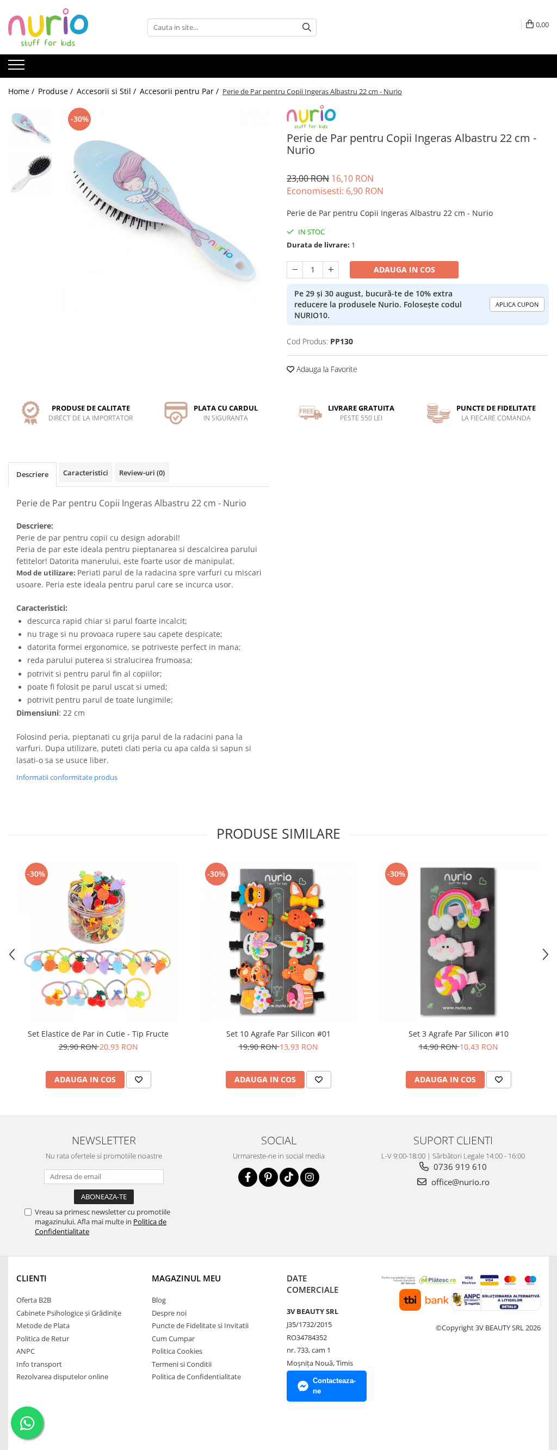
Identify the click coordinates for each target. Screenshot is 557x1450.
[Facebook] (247, 1177)
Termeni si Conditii (182, 1364)
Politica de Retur (42, 1338)
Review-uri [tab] (142, 473)
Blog (159, 1300)
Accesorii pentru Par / (180, 91)
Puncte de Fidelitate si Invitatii (200, 1325)
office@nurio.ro (459, 1181)
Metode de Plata (43, 1325)
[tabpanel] (165, 210)
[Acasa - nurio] (62, 27)
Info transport (39, 1364)
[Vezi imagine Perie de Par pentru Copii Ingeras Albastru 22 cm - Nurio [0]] (31, 128)
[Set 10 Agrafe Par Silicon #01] (278, 941)
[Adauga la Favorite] (138, 1079)
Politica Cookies (177, 1351)
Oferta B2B (33, 1300)
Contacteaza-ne (334, 1386)
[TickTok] (289, 1177)
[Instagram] (309, 1177)
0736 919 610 (459, 1166)
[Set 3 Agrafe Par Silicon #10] (458, 941)
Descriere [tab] (32, 474)
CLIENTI (31, 1278)
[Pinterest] (268, 1177)
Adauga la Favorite (325, 369)
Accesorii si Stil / (107, 91)
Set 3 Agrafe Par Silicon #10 (459, 1033)
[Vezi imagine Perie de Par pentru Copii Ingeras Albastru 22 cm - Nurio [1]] (31, 174)
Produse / (56, 91)
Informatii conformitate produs (66, 777)
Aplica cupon (517, 304)
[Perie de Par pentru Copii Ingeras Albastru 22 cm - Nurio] (165, 210)
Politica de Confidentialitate (196, 1376)
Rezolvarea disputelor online (62, 1376)
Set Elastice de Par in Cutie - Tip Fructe (98, 1033)
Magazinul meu (186, 1278)
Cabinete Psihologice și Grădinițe (68, 1313)
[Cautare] (307, 27)
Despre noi (169, 1313)
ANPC (25, 1351)
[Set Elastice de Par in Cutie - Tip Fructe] (98, 941)
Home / (22, 91)
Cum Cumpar (173, 1338)
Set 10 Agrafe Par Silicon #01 (278, 1033)
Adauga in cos (404, 269)
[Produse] (17, 68)
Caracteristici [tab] (85, 473)
